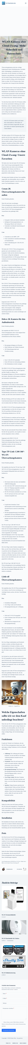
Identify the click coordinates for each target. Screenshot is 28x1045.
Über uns (8, 1043)
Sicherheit (21, 57)
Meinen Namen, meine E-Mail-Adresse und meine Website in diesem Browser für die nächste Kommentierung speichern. (13, 1024)
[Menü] (25, 3)
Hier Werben (23, 1043)
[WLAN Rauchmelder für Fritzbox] (14, 927)
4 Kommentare (10, 940)
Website (4, 1003)
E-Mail (5, 998)
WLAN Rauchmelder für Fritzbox (10, 938)
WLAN (16, 57)
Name (4, 993)
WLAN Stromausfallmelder (9, 915)
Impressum (15, 1043)
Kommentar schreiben (8, 1008)
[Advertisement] (14, 21)
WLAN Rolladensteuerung (8, 972)
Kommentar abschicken (8, 1030)
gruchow (21, 1038)
